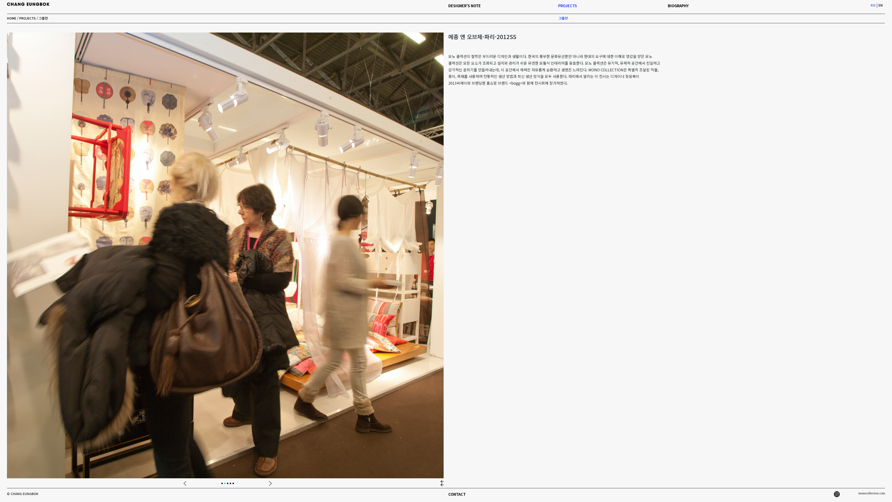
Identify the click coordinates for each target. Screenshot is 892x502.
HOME (11, 18)
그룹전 (43, 18)
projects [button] (567, 5)
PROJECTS (27, 18)
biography (678, 5)
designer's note (464, 5)
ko (873, 5)
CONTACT (457, 494)
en (881, 5)
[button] (185, 483)
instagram (837, 494)
